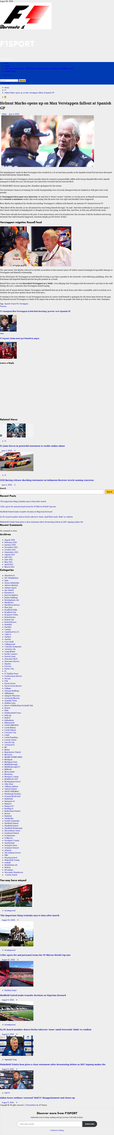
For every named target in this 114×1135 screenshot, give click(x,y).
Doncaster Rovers (11, 661)
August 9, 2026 (8, 1000)
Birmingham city (11, 600)
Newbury (8, 774)
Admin (4, 114)
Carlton (7, 629)
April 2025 (8, 564)
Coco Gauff (8, 641)
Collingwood (9, 644)
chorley (7, 639)
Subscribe (5, 83)
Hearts (7, 708)
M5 (5, 747)
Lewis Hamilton (11, 737)
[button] (0, 78)
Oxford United (10, 789)
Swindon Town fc (11, 848)
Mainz (7, 749)
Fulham (7, 688)
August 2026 (9, 540)
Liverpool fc (9, 745)
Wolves (7, 867)
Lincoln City (9, 742)
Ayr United (9, 590)
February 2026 (10, 542)
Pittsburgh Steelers (12, 794)
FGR (6, 681)
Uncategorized (10, 857)
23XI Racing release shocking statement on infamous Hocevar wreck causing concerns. (47, 480)
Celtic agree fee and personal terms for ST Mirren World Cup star (28, 506)
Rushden (8, 816)
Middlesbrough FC (12, 767)
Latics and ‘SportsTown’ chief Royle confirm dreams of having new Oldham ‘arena (39, 68)
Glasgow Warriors (12, 695)
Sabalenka (8, 818)
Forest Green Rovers (13, 686)
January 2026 (10, 545)
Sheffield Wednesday (13, 828)
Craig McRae (9, 651)
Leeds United (10, 730)
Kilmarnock (9, 722)
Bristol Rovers (10, 622)
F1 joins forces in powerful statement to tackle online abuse (32, 445)
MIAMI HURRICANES (13, 757)
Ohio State (8, 784)
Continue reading (57, 1130)
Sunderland (9, 843)
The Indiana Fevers (12, 853)
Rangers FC (9, 806)
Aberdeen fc (9, 575)
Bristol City (9, 619)
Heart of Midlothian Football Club (18, 705)
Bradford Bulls (10, 610)
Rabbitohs (8, 799)
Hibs (6, 710)
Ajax (6, 580)
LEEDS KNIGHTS (11, 725)
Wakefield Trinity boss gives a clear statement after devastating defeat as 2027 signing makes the (41, 522)
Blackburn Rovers (12, 605)
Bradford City (10, 612)
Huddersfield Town (12, 713)
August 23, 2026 (8, 920)
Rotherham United (12, 811)
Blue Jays (8, 607)
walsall (7, 862)
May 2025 (8, 562)
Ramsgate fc (9, 801)
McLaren (8, 754)
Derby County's (10, 654)
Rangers (7, 803)
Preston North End (12, 796)
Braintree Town (11, 615)
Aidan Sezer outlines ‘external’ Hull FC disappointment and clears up (37, 1097)
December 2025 (11, 547)
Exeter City (9, 668)
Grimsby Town (10, 700)
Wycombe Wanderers (13, 872)
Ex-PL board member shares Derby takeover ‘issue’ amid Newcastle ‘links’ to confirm (36, 517)
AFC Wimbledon (11, 578)
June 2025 (8, 559)
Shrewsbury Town (12, 830)
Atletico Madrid (11, 585)
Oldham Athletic (11, 786)
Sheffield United (11, 823)
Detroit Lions (9, 656)
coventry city (10, 649)
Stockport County (11, 840)
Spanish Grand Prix (12, 303)
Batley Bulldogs (11, 597)
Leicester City (10, 732)
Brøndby (8, 624)
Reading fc (8, 808)
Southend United (11, 833)
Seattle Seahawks (11, 821)
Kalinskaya (9, 720)
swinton (7, 850)
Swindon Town (10, 845)
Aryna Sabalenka (11, 583)
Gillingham (9, 693)
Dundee (7, 664)
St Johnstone (9, 835)
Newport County (11, 776)
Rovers (7, 813)
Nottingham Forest (12, 781)
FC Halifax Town (11, 673)
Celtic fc (7, 634)
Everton (7, 666)
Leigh (6, 735)
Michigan (8, 759)
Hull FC (7, 718)
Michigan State (10, 762)
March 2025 (9, 567)
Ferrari (7, 678)
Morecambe (9, 772)
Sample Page (10, 71)
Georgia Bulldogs (11, 691)
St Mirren (8, 838)
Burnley (7, 627)
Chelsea (7, 637)
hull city (7, 715)
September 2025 (11, 552)
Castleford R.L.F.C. (12, 632)
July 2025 (8, 557)
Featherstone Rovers (13, 676)
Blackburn (8, 602)
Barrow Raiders (11, 595)
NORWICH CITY (11, 779)
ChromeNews (31, 1105)
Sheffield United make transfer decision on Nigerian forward (26, 511)
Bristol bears (9, 617)
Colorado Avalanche (12, 646)
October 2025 (10, 549)
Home (6, 66)
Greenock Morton (11, 698)
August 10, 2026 (8, 959)
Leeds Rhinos (10, 727)
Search (3, 488)
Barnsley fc (9, 592)
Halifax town (9, 703)
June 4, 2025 (14, 114)
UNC (6, 855)
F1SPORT (17, 44)
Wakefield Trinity (12, 860)
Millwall (7, 769)
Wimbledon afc (10, 865)
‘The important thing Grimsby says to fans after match (23, 501)
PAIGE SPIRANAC (11, 791)
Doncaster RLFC (11, 659)
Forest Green (9, 683)
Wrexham (8, 870)
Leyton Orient (10, 740)
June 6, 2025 (7, 450)
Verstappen (24, 303)
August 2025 (9, 554)
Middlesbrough (11, 764)
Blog (6, 63)
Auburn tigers (10, 588)
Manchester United (12, 752)
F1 (5, 97)
